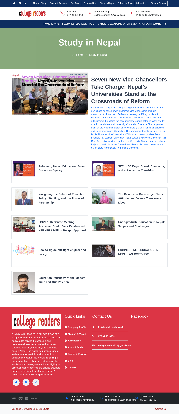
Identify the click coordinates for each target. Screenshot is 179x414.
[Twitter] (16, 382)
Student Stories (158, 3)
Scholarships (89, 3)
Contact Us (160, 409)
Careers (103, 24)
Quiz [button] (92, 24)
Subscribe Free (125, 3)
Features (68, 24)
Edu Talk (81, 24)
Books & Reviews (58, 3)
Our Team (75, 3)
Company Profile (77, 327)
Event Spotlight (141, 24)
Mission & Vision (77, 334)
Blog (70, 361)
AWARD (157, 24)
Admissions (141, 3)
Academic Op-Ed (120, 24)
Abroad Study (39, 3)
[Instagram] (35, 382)
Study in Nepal (107, 3)
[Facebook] (26, 382)
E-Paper (56, 24)
